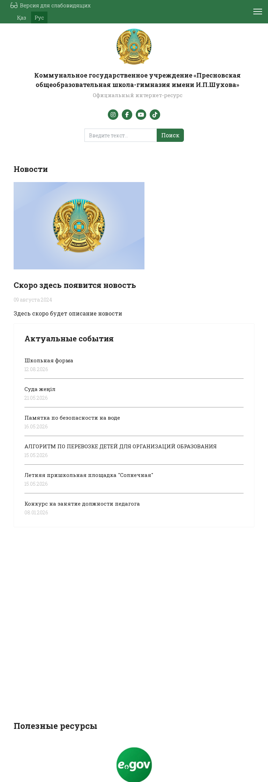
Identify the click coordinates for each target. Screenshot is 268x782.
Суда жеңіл (39, 388)
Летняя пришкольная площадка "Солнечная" (88, 474)
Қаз (21, 17)
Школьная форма (48, 360)
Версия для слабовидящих (55, 5)
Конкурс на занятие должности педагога (82, 503)
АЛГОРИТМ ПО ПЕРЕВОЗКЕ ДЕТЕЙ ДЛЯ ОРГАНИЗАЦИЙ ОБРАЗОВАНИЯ (120, 446)
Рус (39, 17)
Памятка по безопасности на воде (72, 417)
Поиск (170, 135)
